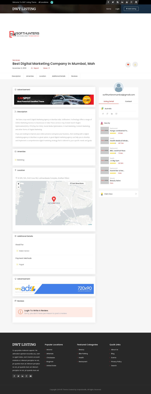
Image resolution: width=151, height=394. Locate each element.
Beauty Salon (115, 181)
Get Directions (78, 183)
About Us (114, 350)
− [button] (18, 187)
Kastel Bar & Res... (117, 171)
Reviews (74, 76)
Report (36, 68)
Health (112, 138)
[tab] (53, 89)
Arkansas (50, 354)
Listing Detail (109, 101)
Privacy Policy (116, 361)
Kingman (50, 361)
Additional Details (58, 76)
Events (113, 357)
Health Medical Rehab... (119, 141)
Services (16, 60)
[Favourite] (128, 64)
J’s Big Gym (114, 161)
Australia (108, 109)
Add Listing (132, 9)
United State (51, 365)
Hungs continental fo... (119, 131)
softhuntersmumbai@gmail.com (119, 94)
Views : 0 (46, 68)
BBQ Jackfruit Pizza (117, 151)
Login (117, 9)
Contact (128, 101)
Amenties (30, 76)
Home (108, 9)
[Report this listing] (135, 64)
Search (114, 365)
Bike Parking (83, 354)
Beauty (112, 178)
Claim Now (108, 194)
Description (16, 76)
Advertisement (23, 89)
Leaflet (90, 224)
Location (42, 76)
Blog (112, 354)
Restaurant (114, 128)
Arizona (49, 350)
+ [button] (18, 183)
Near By (107, 123)
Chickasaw (51, 357)
